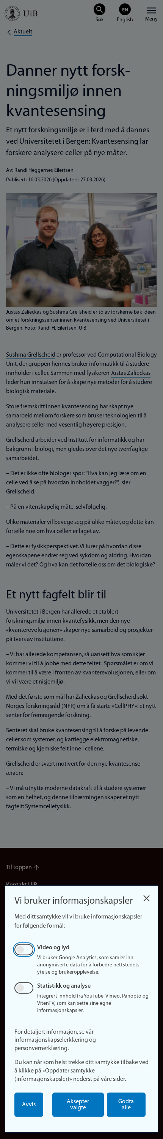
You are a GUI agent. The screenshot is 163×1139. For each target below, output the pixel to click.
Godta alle (126, 1105)
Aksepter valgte (78, 1105)
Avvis (29, 1105)
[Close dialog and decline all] (146, 896)
